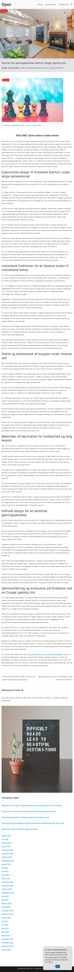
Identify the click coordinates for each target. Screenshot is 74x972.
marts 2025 (6, 878)
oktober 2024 (7, 889)
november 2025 (7, 853)
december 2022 (7, 939)
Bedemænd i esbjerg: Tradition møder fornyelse (19, 829)
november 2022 (7, 942)
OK (58, 966)
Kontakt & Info (63, 4)
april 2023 (5, 932)
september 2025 (8, 861)
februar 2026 (6, 843)
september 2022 (8, 946)
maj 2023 (5, 928)
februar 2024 (6, 903)
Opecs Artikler (50, 4)
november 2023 (7, 910)
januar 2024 (6, 907)
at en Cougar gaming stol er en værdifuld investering (43, 654)
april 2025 (5, 875)
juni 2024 (5, 896)
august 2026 (6, 836)
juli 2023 (5, 921)
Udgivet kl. (14, 125)
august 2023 (6, 918)
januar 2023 (6, 935)
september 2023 (8, 914)
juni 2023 (5, 925)
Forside (40, 4)
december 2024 (7, 882)
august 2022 (6, 950)
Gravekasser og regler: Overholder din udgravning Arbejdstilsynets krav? (29, 811)
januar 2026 (6, 846)
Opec (7, 4)
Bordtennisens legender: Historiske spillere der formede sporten (25, 817)
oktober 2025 (7, 857)
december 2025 (7, 850)
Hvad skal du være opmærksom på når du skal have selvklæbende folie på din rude (33, 823)
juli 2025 (5, 868)
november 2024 (7, 886)
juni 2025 (5, 871)
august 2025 (6, 864)
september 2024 (8, 893)
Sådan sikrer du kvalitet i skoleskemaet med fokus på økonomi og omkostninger (32, 805)
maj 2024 (5, 900)
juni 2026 (5, 839)
